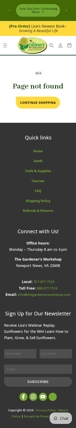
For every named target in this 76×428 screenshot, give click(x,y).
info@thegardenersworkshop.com (44, 294)
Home (38, 151)
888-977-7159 (47, 288)
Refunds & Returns (38, 210)
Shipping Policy (38, 201)
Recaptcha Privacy (37, 416)
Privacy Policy (46, 410)
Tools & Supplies (38, 171)
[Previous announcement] (9, 10)
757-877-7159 (43, 282)
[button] (5, 45)
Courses (38, 181)
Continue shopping (38, 103)
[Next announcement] (66, 10)
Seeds (38, 161)
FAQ (38, 191)
